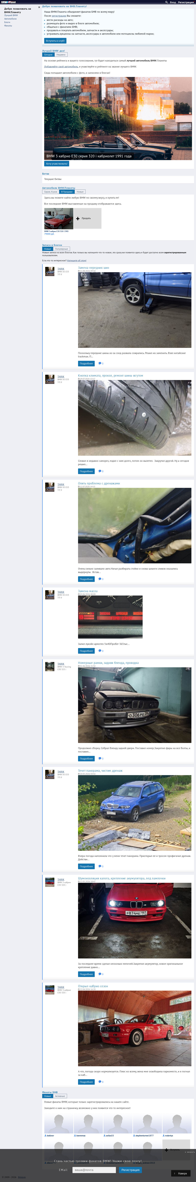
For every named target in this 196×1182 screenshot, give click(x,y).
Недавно (61, 54)
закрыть (191, 1152)
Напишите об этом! (76, 260)
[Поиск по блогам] (166, 2)
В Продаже (66, 191)
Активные (60, 1096)
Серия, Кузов (50, 191)
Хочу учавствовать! (56, 163)
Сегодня (48, 54)
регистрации (59, 15)
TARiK (61, 268)
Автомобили (10, 18)
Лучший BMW (11, 15)
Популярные (61, 248)
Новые (80, 191)
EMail (63, 1170)
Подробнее (86, 363)
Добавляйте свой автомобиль (61, 66)
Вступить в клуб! (55, 40)
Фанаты (8, 25)
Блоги (7, 22)
